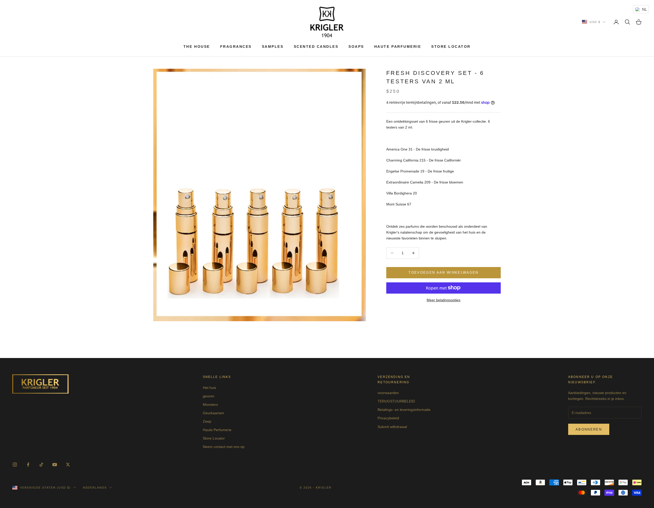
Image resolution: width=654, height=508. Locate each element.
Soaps (356, 46)
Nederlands (95, 487)
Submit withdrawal (392, 427)
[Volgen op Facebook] (28, 464)
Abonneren (589, 429)
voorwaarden (388, 393)
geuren (208, 396)
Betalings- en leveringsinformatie (404, 410)
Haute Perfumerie (217, 430)
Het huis (209, 388)
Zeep (207, 421)
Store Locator (451, 46)
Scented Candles (316, 46)
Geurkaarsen (213, 413)
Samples (273, 46)
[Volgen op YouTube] (54, 464)
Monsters (210, 404)
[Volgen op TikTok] (41, 464)
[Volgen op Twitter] (68, 464)
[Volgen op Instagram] (14, 464)
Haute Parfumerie (397, 46)
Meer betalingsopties (443, 300)
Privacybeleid (388, 418)
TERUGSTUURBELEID (396, 401)
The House (196, 46)
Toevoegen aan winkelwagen (443, 272)
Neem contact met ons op (223, 447)
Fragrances (236, 46)
